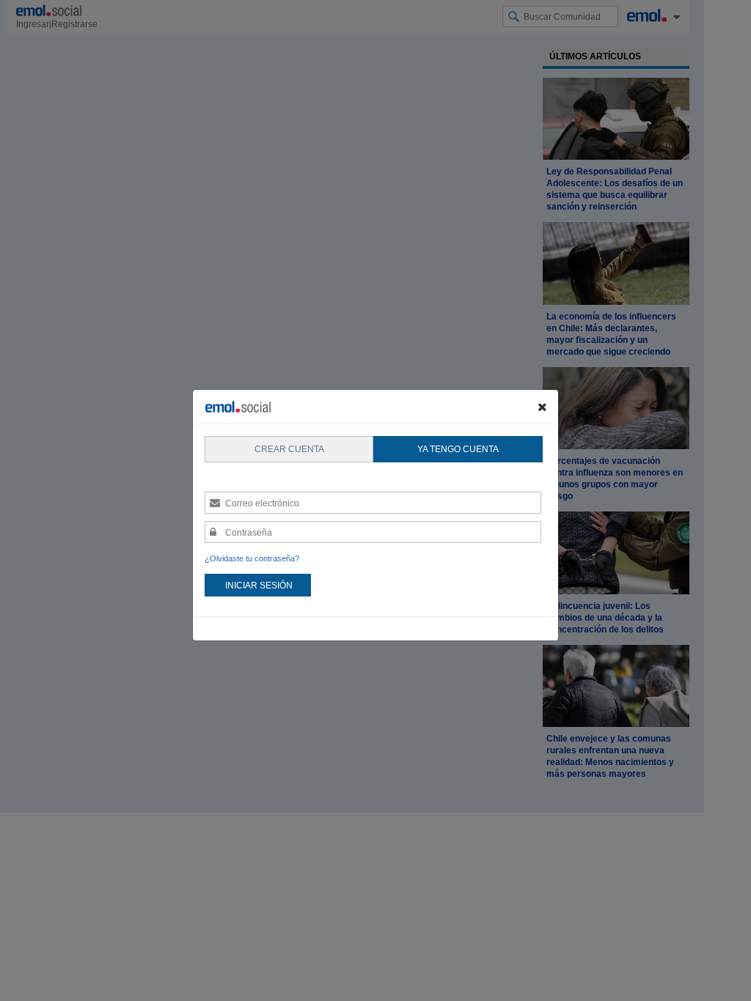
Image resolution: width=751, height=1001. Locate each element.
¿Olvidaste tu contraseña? (252, 558)
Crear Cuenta (289, 449)
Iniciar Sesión (259, 585)
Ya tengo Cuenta (458, 449)
